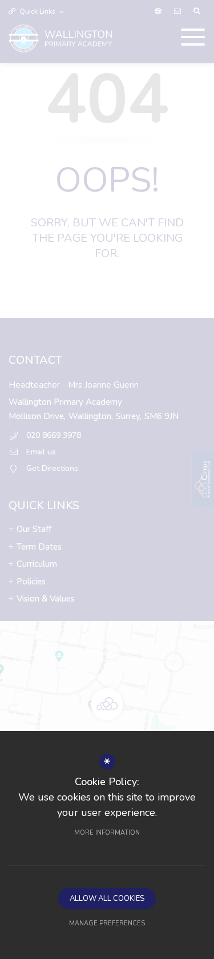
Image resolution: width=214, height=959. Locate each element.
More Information (107, 832)
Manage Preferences (107, 923)
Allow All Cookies (107, 898)
